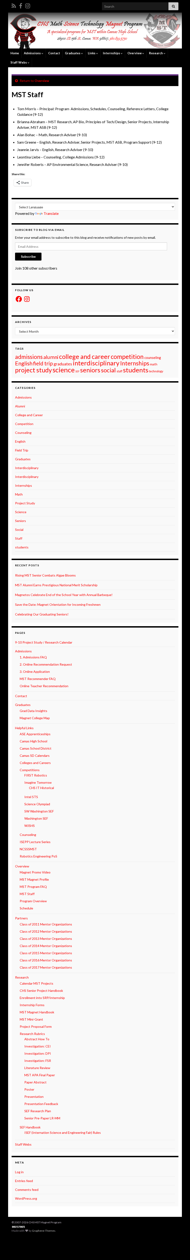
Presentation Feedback (41, 1104)
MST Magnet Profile (34, 879)
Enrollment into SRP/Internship (42, 998)
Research (156, 53)
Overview (134, 53)
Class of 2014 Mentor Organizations (46, 946)
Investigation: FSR (37, 1061)
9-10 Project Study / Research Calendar (43, 642)
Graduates (23, 459)
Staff (18, 538)
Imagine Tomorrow (38, 782)
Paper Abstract (35, 1082)
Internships (134, 363)
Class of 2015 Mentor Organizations (46, 953)
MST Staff (27, 894)
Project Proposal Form (36, 1026)
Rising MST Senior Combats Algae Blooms (45, 575)
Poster (29, 1089)
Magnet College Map (35, 718)
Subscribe (28, 256)
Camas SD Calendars (35, 755)
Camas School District (35, 748)
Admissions (23, 397)
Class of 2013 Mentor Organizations (46, 939)
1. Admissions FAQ (33, 657)
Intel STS (31, 797)
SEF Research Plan (37, 1111)
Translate (51, 213)
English (23, 363)
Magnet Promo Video (35, 872)
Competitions (30, 770)
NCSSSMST (28, 849)
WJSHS (29, 826)
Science (20, 512)
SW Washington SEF (39, 811)
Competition (24, 424)
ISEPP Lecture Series (35, 842)
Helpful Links (24, 728)
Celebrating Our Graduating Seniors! (42, 614)
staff (119, 371)
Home (14, 53)
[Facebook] (20, 5)
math (153, 364)
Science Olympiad (37, 804)
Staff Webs (23, 1144)
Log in (19, 1172)
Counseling (23, 433)
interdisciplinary (96, 363)
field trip (43, 363)
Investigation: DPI (37, 1053)
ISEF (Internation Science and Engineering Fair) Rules (62, 1132)
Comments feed (26, 1190)
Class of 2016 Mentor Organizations (46, 960)
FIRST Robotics (35, 775)
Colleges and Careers (35, 763)
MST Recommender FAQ (38, 679)
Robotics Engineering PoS (38, 856)
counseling (152, 357)
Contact (54, 53)
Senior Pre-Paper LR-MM (42, 1118)
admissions (29, 356)
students (135, 370)
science (64, 370)
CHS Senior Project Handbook (41, 991)
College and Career (29, 415)
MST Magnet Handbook (37, 1012)
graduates (63, 363)
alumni (50, 357)
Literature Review (37, 1068)
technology (156, 371)
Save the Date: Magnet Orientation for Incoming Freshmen (58, 604)
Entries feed (24, 1181)
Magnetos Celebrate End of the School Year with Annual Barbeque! (64, 595)
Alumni (20, 406)
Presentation (34, 1097)
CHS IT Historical (41, 788)
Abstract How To (36, 1039)
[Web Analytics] (18, 1226)
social (108, 370)
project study (33, 370)
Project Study (25, 503)
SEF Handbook (30, 1127)
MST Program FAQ (33, 887)
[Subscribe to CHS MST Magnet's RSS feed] (14, 5)
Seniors (20, 521)
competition (127, 356)
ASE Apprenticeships (35, 734)
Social (19, 530)
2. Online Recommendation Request (46, 664)
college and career (84, 356)
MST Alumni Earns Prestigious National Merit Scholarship (56, 585)
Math (19, 494)
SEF (77, 371)
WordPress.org (26, 1198)
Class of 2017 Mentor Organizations (46, 967)
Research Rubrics (32, 1034)
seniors (90, 370)
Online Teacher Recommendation (44, 686)
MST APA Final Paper (39, 1075)
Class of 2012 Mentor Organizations (46, 931)
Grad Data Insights (33, 711)
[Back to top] (179, 1249)
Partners (21, 918)
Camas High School (33, 741)
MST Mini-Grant (31, 1019)
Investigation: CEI (37, 1046)
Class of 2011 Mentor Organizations (46, 924)
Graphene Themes (43, 1230)
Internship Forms (32, 1005)
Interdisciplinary (26, 468)
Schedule (26, 908)
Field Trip (21, 450)
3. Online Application (35, 672)
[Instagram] (27, 5)
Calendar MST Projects (36, 983)
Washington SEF (36, 818)
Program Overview (33, 901)
